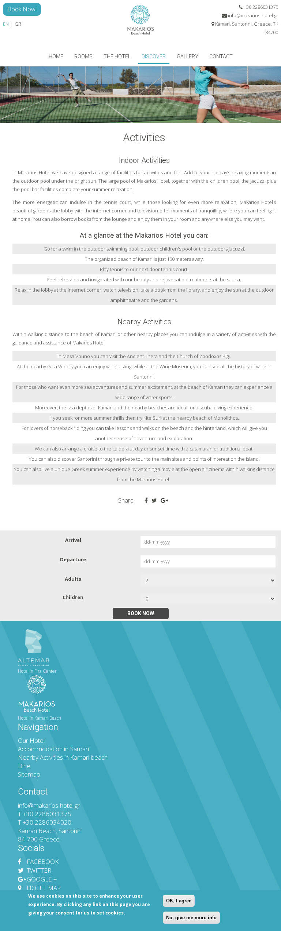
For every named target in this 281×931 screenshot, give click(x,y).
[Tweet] (154, 500)
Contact (221, 56)
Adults (73, 579)
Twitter (38, 870)
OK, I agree (178, 900)
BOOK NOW (140, 613)
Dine (24, 766)
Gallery (187, 56)
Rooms (83, 56)
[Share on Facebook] (146, 500)
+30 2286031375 (260, 7)
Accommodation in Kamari (53, 749)
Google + (41, 879)
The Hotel (117, 56)
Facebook (42, 861)
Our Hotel (31, 740)
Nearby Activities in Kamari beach (63, 757)
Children (73, 597)
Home (56, 56)
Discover (154, 56)
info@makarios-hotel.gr (253, 15)
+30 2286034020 (47, 822)
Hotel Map (43, 888)
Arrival (73, 540)
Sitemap (29, 774)
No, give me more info (191, 917)
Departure (73, 559)
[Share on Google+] (164, 500)
